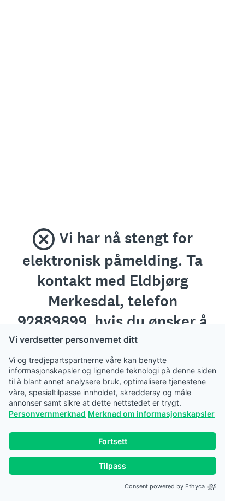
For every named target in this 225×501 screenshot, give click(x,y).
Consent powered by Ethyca (165, 486)
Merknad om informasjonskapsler (151, 413)
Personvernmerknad (47, 413)
